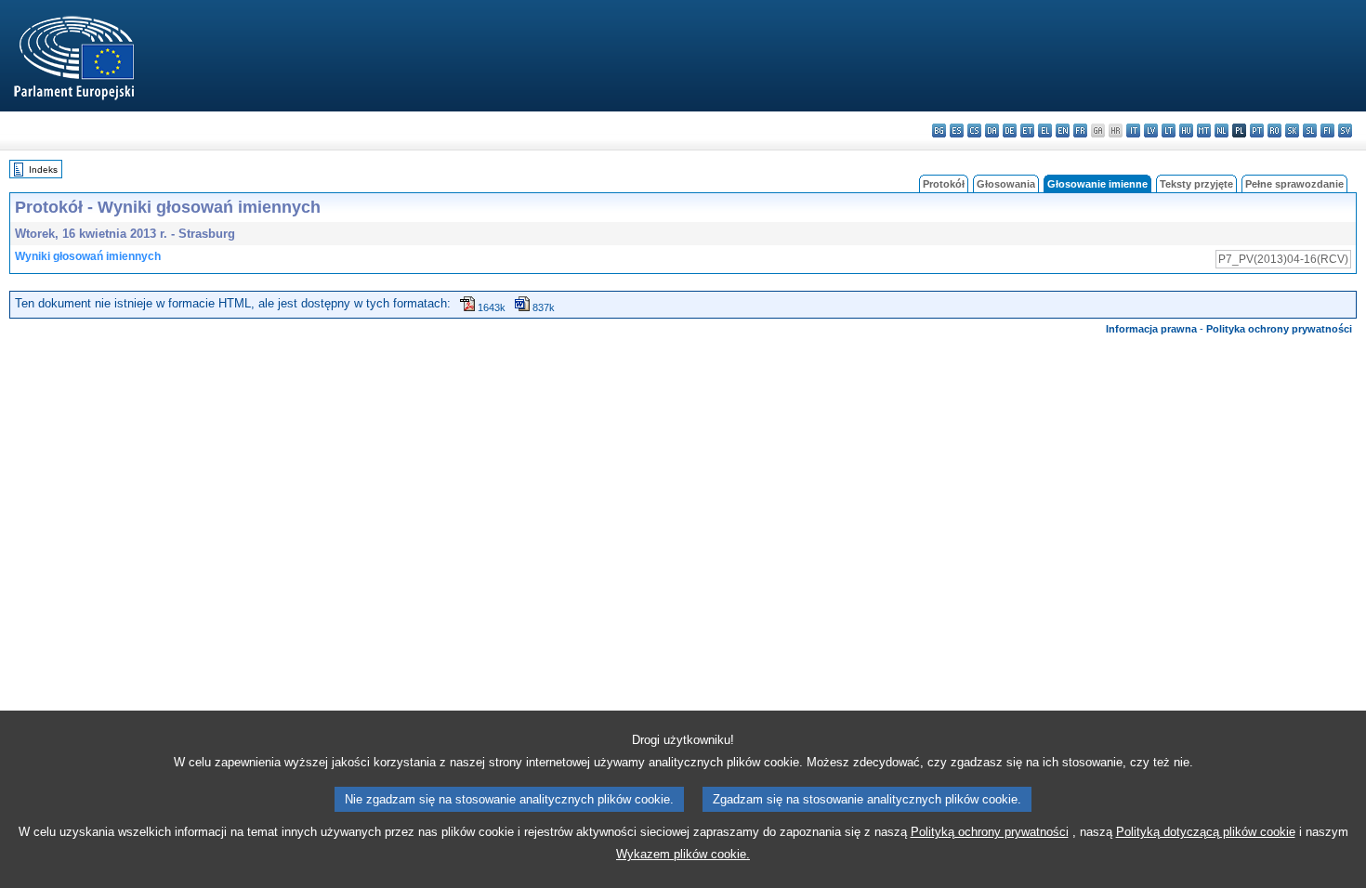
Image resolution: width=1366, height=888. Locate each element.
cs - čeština (974, 130)
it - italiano (1133, 130)
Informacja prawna (1151, 328)
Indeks (43, 169)
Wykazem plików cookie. (683, 854)
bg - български (939, 130)
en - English (1063, 130)
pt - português (1257, 130)
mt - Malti (1204, 130)
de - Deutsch (1010, 130)
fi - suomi (1327, 130)
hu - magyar (1186, 130)
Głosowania (1006, 183)
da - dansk (992, 130)
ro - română (1274, 130)
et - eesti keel (1027, 130)
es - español (957, 130)
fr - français (1080, 130)
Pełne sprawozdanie (1294, 183)
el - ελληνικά (1045, 130)
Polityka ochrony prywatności (1279, 328)
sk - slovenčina (1292, 130)
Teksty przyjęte (1196, 183)
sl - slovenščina (1310, 130)
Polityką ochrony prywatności (990, 832)
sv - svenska (1345, 130)
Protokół (944, 183)
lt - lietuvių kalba (1169, 130)
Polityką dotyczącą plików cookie (1205, 832)
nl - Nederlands (1221, 130)
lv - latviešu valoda (1151, 130)
